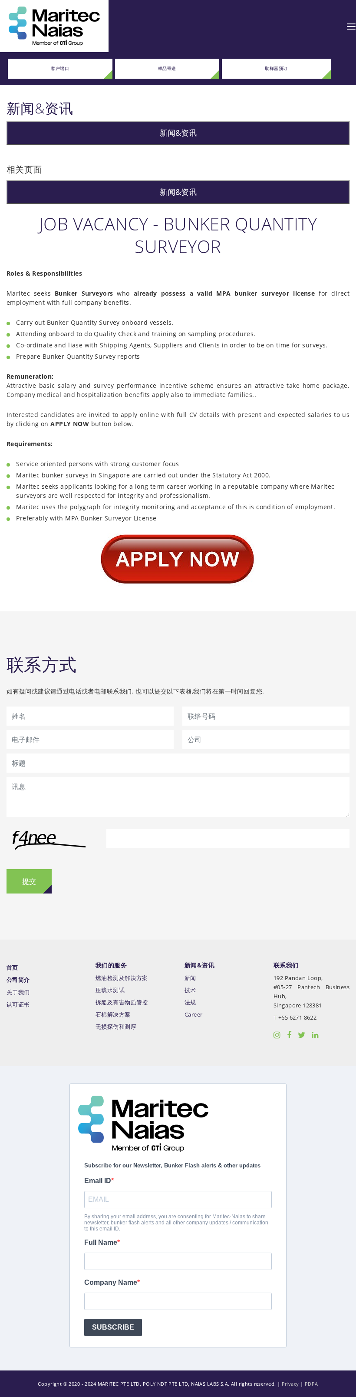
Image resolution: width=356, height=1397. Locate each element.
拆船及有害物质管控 (122, 1002)
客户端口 (60, 68)
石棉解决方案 (113, 1014)
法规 (190, 1002)
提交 (29, 881)
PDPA (311, 1383)
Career (194, 1014)
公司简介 (18, 980)
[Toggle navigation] (351, 26)
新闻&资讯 (178, 132)
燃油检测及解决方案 (122, 978)
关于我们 (18, 992)
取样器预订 (276, 68)
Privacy (290, 1383)
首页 (12, 967)
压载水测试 (110, 990)
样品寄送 (167, 68)
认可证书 (18, 1004)
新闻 (190, 978)
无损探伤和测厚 (116, 1026)
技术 (190, 990)
